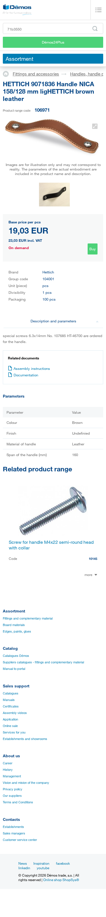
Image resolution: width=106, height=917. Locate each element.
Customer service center (20, 840)
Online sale (10, 726)
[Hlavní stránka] (8, 73)
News (22, 863)
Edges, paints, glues (17, 631)
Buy (92, 249)
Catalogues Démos (16, 656)
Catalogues (10, 693)
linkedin (24, 868)
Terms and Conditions (18, 802)
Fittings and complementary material (28, 618)
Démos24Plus (53, 42)
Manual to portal (14, 669)
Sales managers (14, 833)
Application (10, 719)
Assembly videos (15, 713)
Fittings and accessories (36, 73)
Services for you (14, 732)
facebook (63, 863)
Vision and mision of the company (26, 783)
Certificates (11, 706)
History (8, 770)
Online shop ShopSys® (61, 879)
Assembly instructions (32, 368)
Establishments (13, 827)
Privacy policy (12, 789)
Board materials (14, 625)
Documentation (26, 375)
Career (7, 763)
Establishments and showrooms (25, 739)
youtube (43, 868)
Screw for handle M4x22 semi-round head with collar (51, 545)
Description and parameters (53, 321)
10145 (93, 558)
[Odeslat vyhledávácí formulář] (95, 29)
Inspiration (41, 863)
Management (12, 776)
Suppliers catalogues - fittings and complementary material (43, 662)
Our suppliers (12, 796)
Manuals (9, 700)
